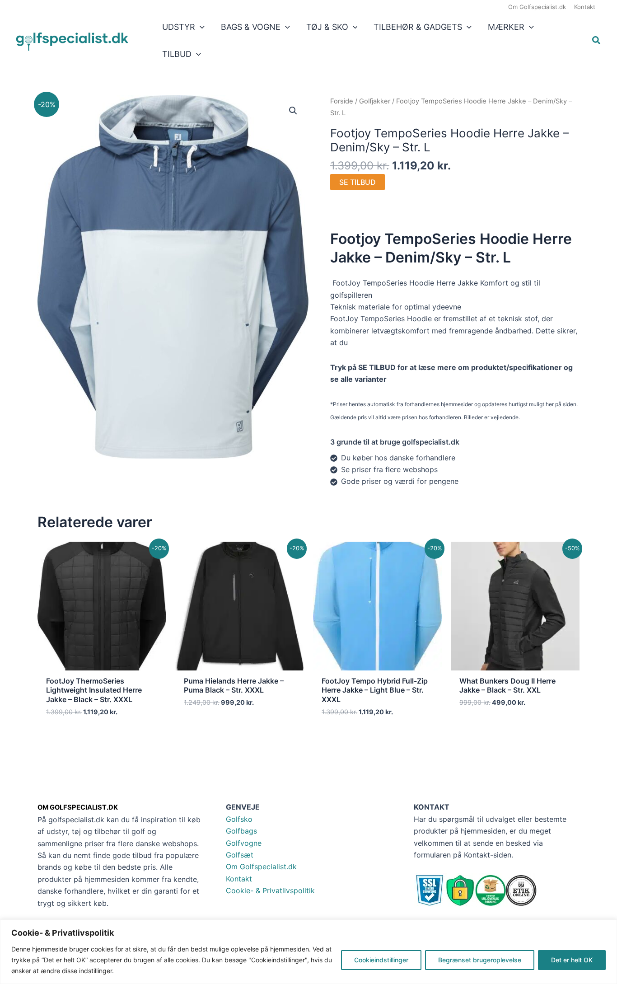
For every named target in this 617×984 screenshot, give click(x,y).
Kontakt (239, 878)
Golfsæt (239, 854)
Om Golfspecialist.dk (261, 866)
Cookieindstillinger (381, 960)
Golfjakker (374, 101)
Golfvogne (244, 843)
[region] (308, 951)
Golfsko (239, 819)
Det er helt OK (572, 960)
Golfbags (241, 830)
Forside (341, 101)
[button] (200, 27)
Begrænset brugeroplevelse (479, 960)
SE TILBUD (357, 182)
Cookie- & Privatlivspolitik (270, 890)
